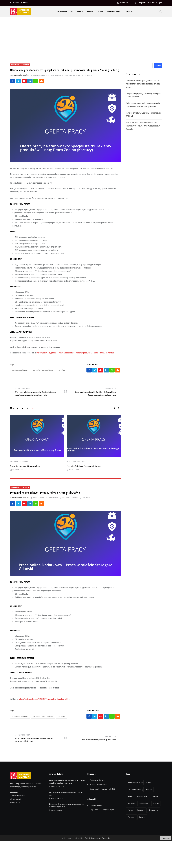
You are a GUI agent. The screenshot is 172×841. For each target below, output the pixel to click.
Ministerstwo (144, 803)
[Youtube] (24, 81)
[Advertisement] (86, 36)
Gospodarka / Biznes (65, 11)
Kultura (90, 11)
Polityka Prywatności (98, 784)
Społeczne (141, 810)
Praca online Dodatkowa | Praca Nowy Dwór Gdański (99, 739)
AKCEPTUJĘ (166, 838)
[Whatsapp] (35, 81)
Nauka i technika (113, 11)
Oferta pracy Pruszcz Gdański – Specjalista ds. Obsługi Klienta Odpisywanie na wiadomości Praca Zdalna (95, 394)
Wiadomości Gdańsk (20, 75)
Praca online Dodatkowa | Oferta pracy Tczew (25, 466)
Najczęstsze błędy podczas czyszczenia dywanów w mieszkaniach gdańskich (66, 805)
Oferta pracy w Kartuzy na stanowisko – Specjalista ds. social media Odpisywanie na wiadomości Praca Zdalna (35, 394)
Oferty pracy (128, 11)
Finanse (149, 789)
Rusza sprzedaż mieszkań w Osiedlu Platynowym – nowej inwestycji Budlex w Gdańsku (143, 125)
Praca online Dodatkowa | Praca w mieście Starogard (84, 466)
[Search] (160, 11)
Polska (130, 810)
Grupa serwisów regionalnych (102, 810)
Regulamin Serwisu (97, 780)
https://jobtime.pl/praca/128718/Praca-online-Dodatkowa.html (44, 699)
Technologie (153, 810)
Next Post (109, 389)
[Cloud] (41, 81)
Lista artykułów (96, 805)
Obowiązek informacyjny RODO (102, 789)
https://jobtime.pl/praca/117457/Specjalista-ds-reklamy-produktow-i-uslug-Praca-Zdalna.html (75, 353)
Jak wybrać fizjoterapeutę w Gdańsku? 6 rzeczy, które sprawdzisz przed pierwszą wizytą (143, 83)
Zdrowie (100, 11)
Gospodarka (142, 796)
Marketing (61, 370)
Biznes (148, 783)
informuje (154, 796)
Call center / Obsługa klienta (43, 370)
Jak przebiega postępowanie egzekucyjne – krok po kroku (65, 793)
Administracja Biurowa (20, 370)
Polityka (80, 11)
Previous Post (24, 389)
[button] (114, 408)
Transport (131, 817)
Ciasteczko (106, 838)
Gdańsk (130, 796)
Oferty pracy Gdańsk (19, 462)
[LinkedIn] (30, 81)
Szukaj (158, 65)
